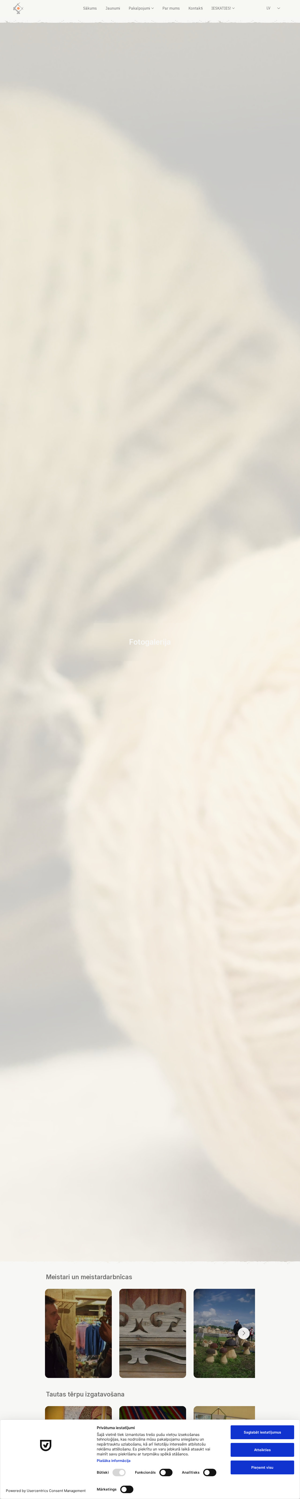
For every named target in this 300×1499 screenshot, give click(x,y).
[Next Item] (244, 1333)
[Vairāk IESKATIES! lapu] (233, 8)
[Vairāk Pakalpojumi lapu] (152, 8)
